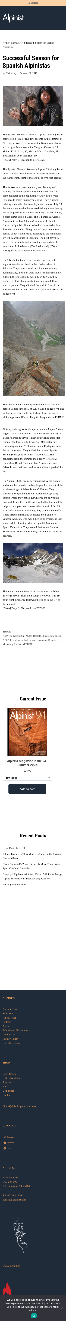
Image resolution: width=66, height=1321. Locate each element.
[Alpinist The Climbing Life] (13, 17)
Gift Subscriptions (12, 1078)
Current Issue (10, 1009)
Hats (5, 1086)
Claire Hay (11, 73)
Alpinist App (10, 1017)
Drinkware (8, 1090)
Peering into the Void (14, 884)
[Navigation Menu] (59, 18)
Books (6, 1095)
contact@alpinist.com (14, 1199)
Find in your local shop (20, 1106)
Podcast (7, 1021)
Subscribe (33, 2)
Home (6, 42)
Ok (34, 1315)
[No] (61, 1308)
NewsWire (16, 42)
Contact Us (9, 1034)
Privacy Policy (10, 1038)
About (6, 1026)
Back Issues (9, 1073)
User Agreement (11, 1043)
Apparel (7, 1082)
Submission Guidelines (15, 1030)
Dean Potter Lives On (14, 848)
